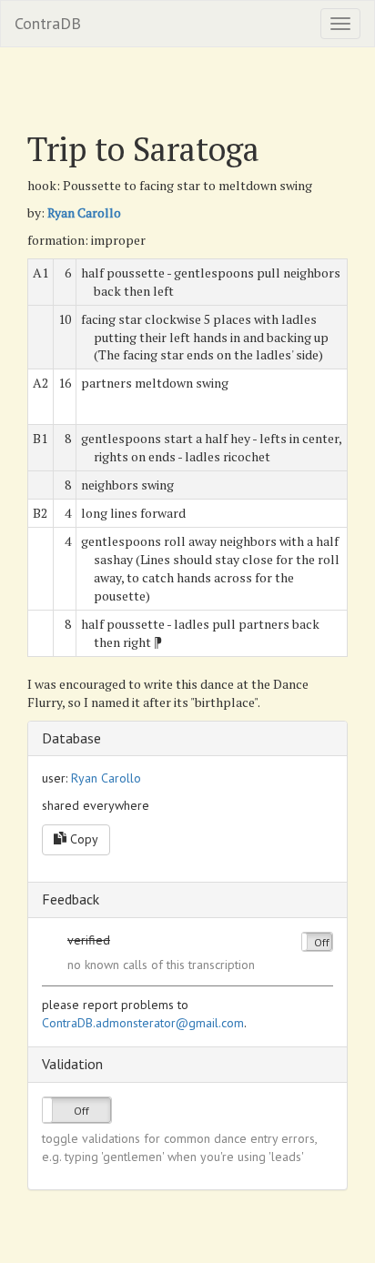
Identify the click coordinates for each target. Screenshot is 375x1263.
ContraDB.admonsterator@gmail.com (143, 1023)
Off (321, 942)
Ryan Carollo (84, 212)
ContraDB (48, 23)
